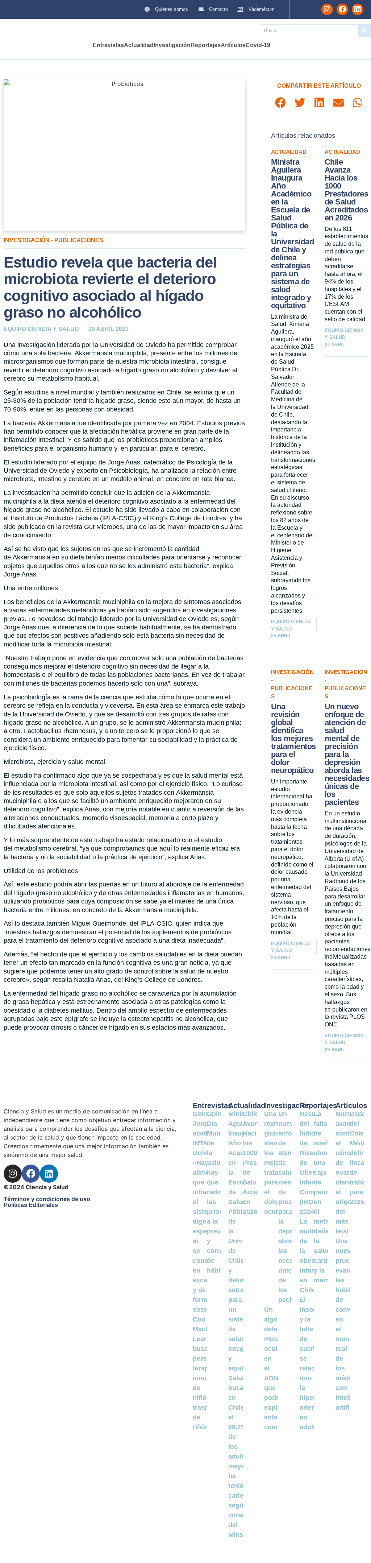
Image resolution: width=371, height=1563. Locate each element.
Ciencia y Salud (21, 9)
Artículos (233, 45)
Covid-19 (258, 45)
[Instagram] (327, 9)
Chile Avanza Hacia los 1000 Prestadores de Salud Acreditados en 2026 (346, 189)
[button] (280, 102)
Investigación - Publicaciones (53, 240)
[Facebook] (342, 9)
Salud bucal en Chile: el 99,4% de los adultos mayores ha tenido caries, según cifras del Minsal (241, 1456)
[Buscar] (364, 31)
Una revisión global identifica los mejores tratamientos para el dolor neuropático (293, 738)
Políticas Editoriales (31, 1205)
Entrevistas (108, 45)
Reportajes (206, 45)
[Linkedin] (357, 9)
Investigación (172, 45)
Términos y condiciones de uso (47, 1199)
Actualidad (139, 45)
